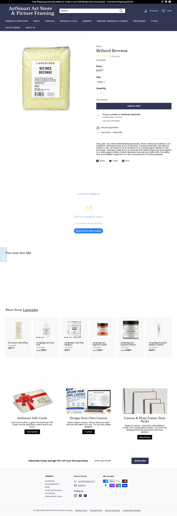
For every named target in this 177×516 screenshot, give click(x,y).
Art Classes (50, 493)
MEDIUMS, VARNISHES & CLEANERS (112, 21)
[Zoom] (46, 78)
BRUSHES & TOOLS (68, 21)
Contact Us (50, 481)
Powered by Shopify (132, 510)
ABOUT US (30, 27)
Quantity (101, 88)
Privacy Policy (96, 510)
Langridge (101, 59)
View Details (144, 437)
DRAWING (87, 21)
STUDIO (154, 21)
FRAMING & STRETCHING (17, 21)
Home (98, 46)
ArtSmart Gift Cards (53, 496)
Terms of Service (112, 510)
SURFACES (50, 21)
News (47, 487)
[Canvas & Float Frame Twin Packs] (144, 401)
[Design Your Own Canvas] (88, 401)
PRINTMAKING (139, 21)
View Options (32, 432)
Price (99, 66)
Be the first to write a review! (88, 231)
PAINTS (36, 21)
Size (98, 77)
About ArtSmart (52, 484)
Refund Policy (81, 510)
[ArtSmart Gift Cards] (32, 401)
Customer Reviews (53, 490)
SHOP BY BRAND (13, 27)
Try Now (88, 432)
